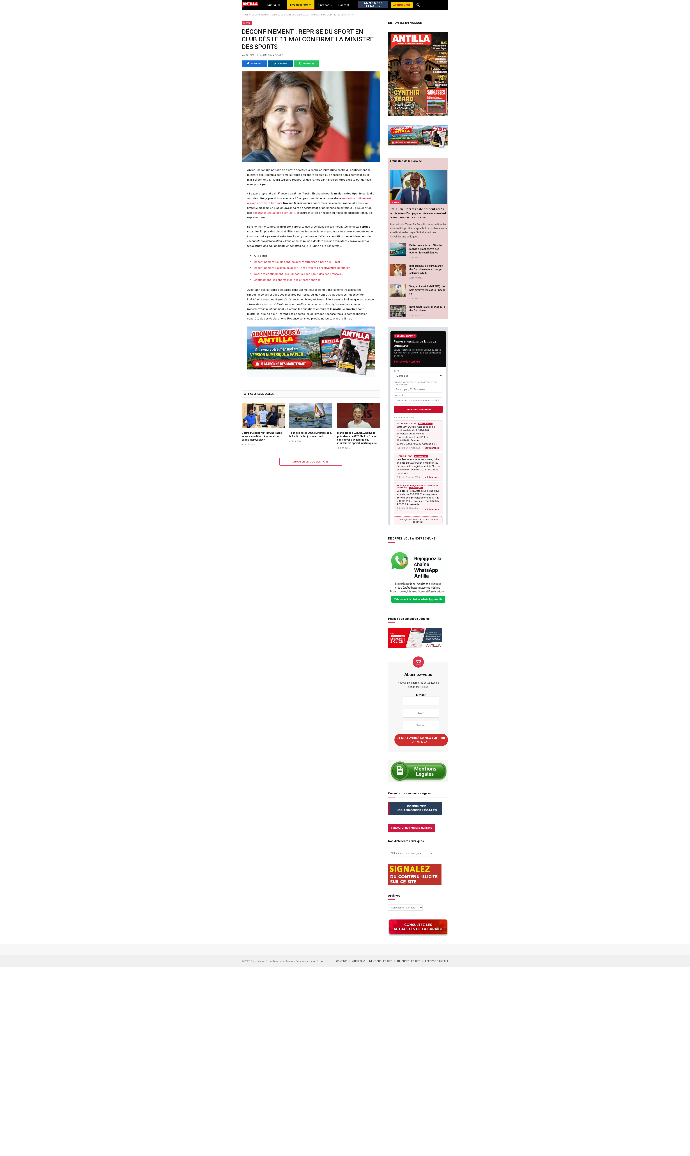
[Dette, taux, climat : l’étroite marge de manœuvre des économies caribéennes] (398, 249)
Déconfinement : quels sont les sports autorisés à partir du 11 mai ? (298, 262)
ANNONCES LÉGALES (408, 961)
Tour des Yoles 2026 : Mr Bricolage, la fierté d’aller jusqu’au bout (310, 434)
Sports (247, 23)
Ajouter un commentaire (311, 461)
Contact (343, 4)
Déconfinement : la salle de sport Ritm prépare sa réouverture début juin (302, 267)
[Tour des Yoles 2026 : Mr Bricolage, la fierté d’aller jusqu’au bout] (310, 415)
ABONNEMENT (402, 5)
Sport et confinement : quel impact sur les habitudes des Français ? (298, 274)
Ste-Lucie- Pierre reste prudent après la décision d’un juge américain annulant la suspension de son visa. (418, 213)
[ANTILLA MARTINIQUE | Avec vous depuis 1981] (250, 5)
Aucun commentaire (271, 55)
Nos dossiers (299, 4)
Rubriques (273, 4)
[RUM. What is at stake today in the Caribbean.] (398, 311)
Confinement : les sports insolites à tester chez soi (287, 280)
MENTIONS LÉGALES (380, 961)
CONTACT (342, 961)
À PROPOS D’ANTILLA (436, 961)
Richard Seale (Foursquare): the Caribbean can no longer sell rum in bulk (426, 269)
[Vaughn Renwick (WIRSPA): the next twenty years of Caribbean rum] (398, 290)
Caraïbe (395, 202)
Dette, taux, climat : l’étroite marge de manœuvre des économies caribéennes (425, 249)
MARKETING (358, 961)
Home (245, 14)
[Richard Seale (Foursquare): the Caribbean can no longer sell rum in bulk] (398, 270)
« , (274, 212)
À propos (323, 4)
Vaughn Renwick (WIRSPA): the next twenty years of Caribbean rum (427, 290)
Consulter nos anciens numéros (411, 828)
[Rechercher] (418, 5)
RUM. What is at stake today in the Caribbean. (427, 308)
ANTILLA (318, 961)
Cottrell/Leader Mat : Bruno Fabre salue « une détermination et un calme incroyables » (262, 436)
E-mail (421, 694)
